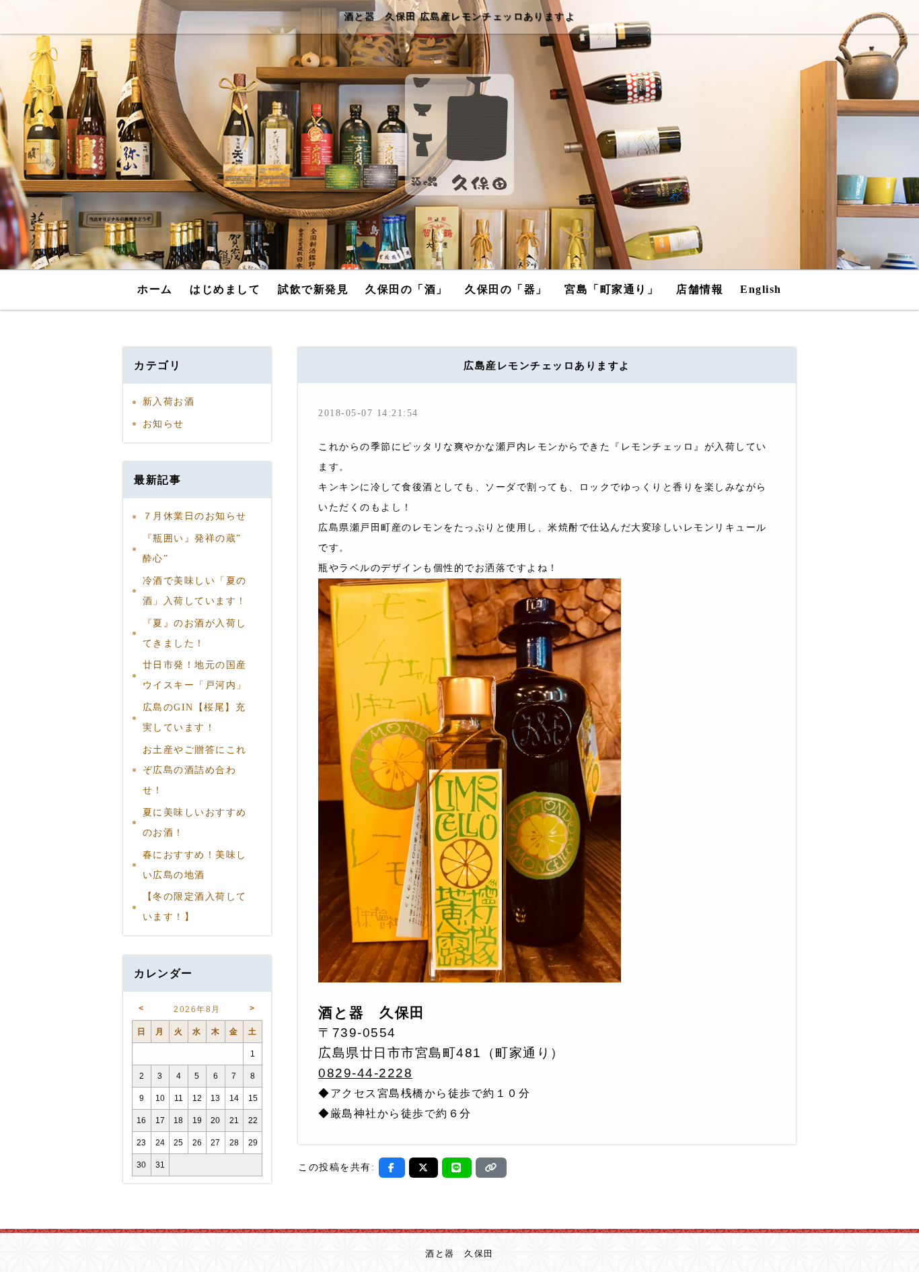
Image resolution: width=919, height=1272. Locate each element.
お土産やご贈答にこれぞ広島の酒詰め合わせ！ (195, 770)
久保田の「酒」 (406, 289)
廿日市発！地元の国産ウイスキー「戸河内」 (195, 675)
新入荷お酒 (169, 402)
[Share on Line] (457, 1168)
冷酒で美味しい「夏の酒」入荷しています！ (195, 591)
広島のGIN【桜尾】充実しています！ (194, 717)
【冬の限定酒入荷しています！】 (195, 907)
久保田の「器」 (506, 289)
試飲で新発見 (313, 289)
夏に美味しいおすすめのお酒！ (195, 822)
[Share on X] (424, 1168)
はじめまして (225, 289)
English (761, 289)
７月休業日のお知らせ (195, 516)
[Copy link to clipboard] (491, 1168)
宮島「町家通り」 (611, 289)
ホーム (155, 289)
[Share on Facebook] (392, 1168)
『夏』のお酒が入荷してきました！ (195, 633)
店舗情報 (699, 289)
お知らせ (163, 424)
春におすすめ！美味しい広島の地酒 (195, 865)
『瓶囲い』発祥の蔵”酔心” (192, 548)
